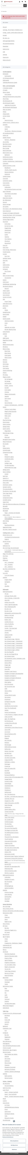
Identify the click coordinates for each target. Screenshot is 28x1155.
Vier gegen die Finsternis (11, 849)
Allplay (4, 111)
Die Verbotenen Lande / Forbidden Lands (15, 658)
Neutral (6, 1024)
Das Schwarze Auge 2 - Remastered (13, 643)
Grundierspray (6, 1120)
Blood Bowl (5, 977)
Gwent (6, 129)
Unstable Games (7, 500)
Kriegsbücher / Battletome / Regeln (13, 943)
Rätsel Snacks (8, 357)
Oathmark (7, 1060)
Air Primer (7, 1105)
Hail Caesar (7, 1058)
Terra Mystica (8, 239)
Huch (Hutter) (6, 295)
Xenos (6, 919)
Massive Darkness (9, 172)
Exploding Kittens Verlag (9, 217)
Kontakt (5, 35)
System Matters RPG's (10, 809)
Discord (5, 27)
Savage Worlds (8, 779)
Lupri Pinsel (6, 1090)
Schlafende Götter (9, 459)
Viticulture (7, 241)
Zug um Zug (8, 195)
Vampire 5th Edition (10, 845)
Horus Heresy (6, 923)
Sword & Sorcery (9, 120)
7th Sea (6, 593)
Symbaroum (8, 807)
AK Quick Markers (9, 1085)
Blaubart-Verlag (7, 146)
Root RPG (7, 770)
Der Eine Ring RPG (9, 652)
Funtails (5, 254)
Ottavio (4, 372)
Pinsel (6, 1109)
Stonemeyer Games (8, 480)
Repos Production (7, 441)
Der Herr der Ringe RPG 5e (11, 654)
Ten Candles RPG (9, 819)
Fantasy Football (9, 979)
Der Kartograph (8, 379)
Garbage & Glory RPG (10, 701)
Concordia (5, 178)
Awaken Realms (7, 137)
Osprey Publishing (7, 370)
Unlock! (6, 474)
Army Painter (6, 1103)
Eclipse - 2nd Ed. (9, 385)
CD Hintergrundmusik (8, 78)
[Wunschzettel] (22, 1)
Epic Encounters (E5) (10, 686)
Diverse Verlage (7, 204)
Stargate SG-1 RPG (9, 800)
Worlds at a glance (9, 873)
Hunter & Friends (7, 297)
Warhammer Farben (8, 986)
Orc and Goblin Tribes (10, 964)
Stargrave (7, 1039)
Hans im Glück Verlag (8, 275)
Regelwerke (7, 1037)
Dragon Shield (8, 579)
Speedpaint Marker (9, 1113)
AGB (4, 51)
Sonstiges (7, 901)
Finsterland (7, 699)
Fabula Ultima (8, 690)
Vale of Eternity (8, 402)
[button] (19, 1)
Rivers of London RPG (10, 768)
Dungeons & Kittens (10, 680)
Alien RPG (7, 600)
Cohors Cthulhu (8, 626)
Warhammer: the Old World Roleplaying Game (15, 861)
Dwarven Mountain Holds (11, 956)
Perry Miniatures (7, 1041)
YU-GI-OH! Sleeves (9, 575)
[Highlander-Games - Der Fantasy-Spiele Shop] (8, 1)
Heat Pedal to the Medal (11, 193)
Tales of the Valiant (9, 817)
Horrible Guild (6, 293)
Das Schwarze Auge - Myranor (12, 639)
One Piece (5, 556)
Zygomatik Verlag (7, 527)
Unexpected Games (8, 497)
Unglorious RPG (8, 843)
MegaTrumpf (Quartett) (10, 411)
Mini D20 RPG (8, 740)
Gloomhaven (8, 230)
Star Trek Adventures (10, 794)
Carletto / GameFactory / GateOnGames (12, 161)
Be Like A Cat (8, 609)
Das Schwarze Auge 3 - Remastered (13, 645)
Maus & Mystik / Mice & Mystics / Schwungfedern (13, 517)
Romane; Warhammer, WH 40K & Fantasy (13, 910)
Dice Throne (8, 271)
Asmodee (5, 124)
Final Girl (5, 245)
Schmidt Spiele (6, 450)
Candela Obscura (9, 621)
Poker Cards (8, 415)
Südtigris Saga (8, 463)
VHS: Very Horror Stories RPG (12, 847)
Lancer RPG (7, 729)
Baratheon (7, 1015)
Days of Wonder (7, 191)
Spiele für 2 (6, 478)
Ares (4, 118)
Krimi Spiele (8, 390)
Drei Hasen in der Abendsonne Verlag (12, 208)
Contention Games (7, 180)
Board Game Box (7, 150)
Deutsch (7, 288)
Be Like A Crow (8, 611)
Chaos (6, 915)
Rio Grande (5, 443)
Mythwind (7, 154)
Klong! (6, 454)
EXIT (6, 325)
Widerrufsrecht (6, 60)
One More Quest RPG (10, 757)
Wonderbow (6, 508)
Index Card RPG (8, 716)
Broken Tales (8, 619)
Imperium (7, 917)
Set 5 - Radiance (9, 566)
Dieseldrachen (8, 660)
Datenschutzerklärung (7, 1137)
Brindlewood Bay (9, 617)
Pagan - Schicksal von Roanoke (12, 512)
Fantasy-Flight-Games (8, 219)
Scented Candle (8, 781)
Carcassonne (8, 277)
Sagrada (7, 396)
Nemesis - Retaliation (10, 139)
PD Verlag (5, 374)
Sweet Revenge (8, 805)
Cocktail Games (6, 176)
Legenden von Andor (10, 327)
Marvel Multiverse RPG (10, 734)
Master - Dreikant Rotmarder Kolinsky (14, 1096)
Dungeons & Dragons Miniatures (13, 678)
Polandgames (6, 1043)
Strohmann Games (7, 484)
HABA (4, 273)
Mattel (4, 342)
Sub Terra (7, 461)
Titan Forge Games (7, 493)
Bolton (6, 1017)
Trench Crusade (7, 1048)
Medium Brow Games (8, 344)
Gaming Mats (8, 896)
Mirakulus (5, 346)
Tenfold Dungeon (9, 821)
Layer (6, 995)
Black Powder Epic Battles (11, 1054)
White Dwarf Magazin (8, 1005)
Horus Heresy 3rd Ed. (8, 908)
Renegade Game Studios (9, 439)
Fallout (6, 693)
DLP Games (5, 206)
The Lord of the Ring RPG (11, 828)
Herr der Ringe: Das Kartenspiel (11, 548)
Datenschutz (6, 49)
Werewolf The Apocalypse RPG (12, 866)
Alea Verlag (5, 98)
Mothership (7, 749)
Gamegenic (7, 581)
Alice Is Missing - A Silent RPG (12, 598)
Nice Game (5, 366)
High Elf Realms (8, 960)
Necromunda (6, 934)
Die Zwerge (7, 381)
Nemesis (5, 359)
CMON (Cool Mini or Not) (9, 165)
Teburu (6, 400)
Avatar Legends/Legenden (11, 604)
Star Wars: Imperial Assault (9, 529)
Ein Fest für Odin (9, 226)
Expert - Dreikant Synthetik (11, 1092)
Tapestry (7, 236)
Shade (6, 997)
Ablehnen (14, 1149)
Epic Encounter (8, 881)
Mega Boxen (8, 431)
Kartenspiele (8, 76)
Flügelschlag (8, 228)
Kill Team (5, 926)
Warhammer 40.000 (9, 854)
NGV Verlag (5, 364)
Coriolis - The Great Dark (11, 628)
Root (4, 446)
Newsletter (5, 46)
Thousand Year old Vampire (12, 837)
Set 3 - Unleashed (9, 562)
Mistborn (7, 742)
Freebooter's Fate (7, 1028)
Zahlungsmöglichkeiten (8, 40)
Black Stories (8, 353)
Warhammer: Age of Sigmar (10, 1050)
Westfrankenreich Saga (10, 467)
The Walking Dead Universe (11, 832)
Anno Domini (8, 94)
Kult (6, 1030)
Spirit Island (8, 398)
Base (6, 988)
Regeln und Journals (10, 967)
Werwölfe (5, 506)
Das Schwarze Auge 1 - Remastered (13, 641)
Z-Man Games (6, 515)
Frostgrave (5, 1032)
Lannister (7, 1022)
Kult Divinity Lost (9, 721)
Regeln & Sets (8, 921)
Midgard (7, 738)
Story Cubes (6, 482)
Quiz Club (7, 256)
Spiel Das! (5, 476)
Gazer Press (8, 703)
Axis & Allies (6, 142)
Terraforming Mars (9, 465)
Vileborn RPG (8, 852)
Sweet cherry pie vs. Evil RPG (12, 803)
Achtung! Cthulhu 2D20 (10, 596)
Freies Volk (7, 1019)
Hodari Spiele (6, 290)
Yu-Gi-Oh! (5, 573)
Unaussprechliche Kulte (11, 841)
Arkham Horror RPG (9, 602)
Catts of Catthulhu (9, 624)
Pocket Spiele (8, 413)
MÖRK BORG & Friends (10, 747)
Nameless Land (8, 755)
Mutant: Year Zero (9, 751)
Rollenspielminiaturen (8, 875)
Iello (4, 299)
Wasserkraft (8, 243)
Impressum (6, 57)
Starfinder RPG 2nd (9, 798)
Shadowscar (8, 790)
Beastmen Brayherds (10, 954)
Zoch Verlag (6, 521)
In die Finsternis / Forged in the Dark (14, 714)
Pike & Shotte (8, 1063)
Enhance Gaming (9, 892)
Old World (5, 951)
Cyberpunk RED (8, 634)
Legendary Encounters (10, 105)
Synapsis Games (7, 487)
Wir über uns (6, 38)
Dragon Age (7, 665)
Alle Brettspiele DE (7, 101)
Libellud (5, 333)
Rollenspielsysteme (7, 591)
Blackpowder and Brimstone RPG (13, 613)
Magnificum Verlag (7, 340)
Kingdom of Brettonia (10, 962)
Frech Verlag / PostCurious (9, 249)
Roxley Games (6, 448)
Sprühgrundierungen (10, 1003)
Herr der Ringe (6, 906)
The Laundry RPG (9, 826)
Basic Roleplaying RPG (10, 606)
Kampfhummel (6, 312)
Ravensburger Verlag (8, 433)
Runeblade (7, 772)
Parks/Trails (7, 232)
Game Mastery (8, 894)
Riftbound (5, 560)
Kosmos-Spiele (6, 318)
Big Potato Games (7, 144)
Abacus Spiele (6, 92)
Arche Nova (7, 224)
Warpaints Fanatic (9, 1118)
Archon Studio (6, 116)
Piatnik (4, 407)
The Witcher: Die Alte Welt (9, 491)
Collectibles (7, 877)
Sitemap (5, 54)
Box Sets (7, 928)
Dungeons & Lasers (9, 879)
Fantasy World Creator (10, 695)
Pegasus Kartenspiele (10, 394)
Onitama (7, 392)
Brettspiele (5, 74)
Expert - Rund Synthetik (10, 1094)
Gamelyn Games (7, 258)
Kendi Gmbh (6, 314)
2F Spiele (5, 90)
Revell (4, 1098)
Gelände (7, 1056)
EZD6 (6, 688)
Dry (5, 992)
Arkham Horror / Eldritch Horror (11, 122)
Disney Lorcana (6, 541)
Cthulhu (7, 632)
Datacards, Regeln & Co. (11, 930)
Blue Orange (6, 148)
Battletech (5, 1026)
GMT (4, 262)
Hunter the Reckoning (10, 712)
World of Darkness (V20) (11, 870)
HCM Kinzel (6, 282)
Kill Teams (7, 932)
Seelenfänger (8, 783)
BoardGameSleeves (9, 525)
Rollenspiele (6, 80)
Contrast (7, 990)
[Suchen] (25, 5)
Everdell (7, 387)
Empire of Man (8, 958)
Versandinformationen (8, 43)
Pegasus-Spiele (6, 377)
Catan (6, 323)
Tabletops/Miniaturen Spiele (10, 82)
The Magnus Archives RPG (11, 830)
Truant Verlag (6, 495)
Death (6, 941)
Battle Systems (8, 1076)
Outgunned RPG (9, 760)
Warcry (4, 949)
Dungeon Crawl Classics (11, 671)
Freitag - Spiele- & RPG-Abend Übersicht (13, 32)
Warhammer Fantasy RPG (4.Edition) (14, 858)
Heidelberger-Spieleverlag (9, 284)
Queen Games (6, 428)
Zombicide (7, 174)
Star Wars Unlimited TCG (9, 569)
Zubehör (5, 523)
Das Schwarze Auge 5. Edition (12, 650)
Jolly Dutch (5, 305)
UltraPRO (7, 586)
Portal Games (6, 422)
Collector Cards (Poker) (10, 409)
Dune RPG (7, 669)
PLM (6, 584)
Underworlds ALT (7, 945)
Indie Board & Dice (7, 303)
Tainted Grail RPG (9, 811)
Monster (7, 883)
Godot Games (6, 264)
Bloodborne (7, 167)
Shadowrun (7, 788)
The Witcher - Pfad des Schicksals (13, 131)
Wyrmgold (5, 510)
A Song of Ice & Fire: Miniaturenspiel (12, 1013)
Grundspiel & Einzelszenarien (12, 537)
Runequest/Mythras (10, 775)
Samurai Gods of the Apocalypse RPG (14, 777)
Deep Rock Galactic (7, 198)
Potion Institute (6, 424)
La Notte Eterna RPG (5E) (11, 723)
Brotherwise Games (8, 157)
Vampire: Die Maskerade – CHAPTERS (14, 405)
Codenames (8, 187)
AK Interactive (6, 1083)
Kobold (4, 316)
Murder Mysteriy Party (10, 329)
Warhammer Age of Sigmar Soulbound (14, 856)
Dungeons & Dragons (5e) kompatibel (14, 673)
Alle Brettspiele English (8, 103)
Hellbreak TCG (6, 545)
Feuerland (5, 221)
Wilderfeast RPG (9, 868)
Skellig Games (6, 469)
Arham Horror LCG (7, 535)
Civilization (5, 163)
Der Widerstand (7, 200)
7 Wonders (7, 126)
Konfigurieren (14, 1145)
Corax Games (6, 183)
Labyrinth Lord (8, 725)
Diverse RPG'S (8, 662)
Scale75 (5, 1100)
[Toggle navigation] (2, 1)
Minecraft (7, 437)
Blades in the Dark (9, 615)
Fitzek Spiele (8, 355)
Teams (6, 984)
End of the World (9, 684)
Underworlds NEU (7, 947)
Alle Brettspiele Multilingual (10, 107)
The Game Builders (7, 489)
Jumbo (4, 308)
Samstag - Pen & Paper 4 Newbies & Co (12, 29)
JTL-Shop (16, 1153)
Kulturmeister (6, 331)
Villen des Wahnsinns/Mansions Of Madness (14, 504)
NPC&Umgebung (9, 886)
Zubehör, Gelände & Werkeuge (12, 1071)
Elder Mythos (8, 682)
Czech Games (6, 185)
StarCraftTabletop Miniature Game (11, 1045)
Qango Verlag (6, 426)
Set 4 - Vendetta (9, 564)
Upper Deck (6, 502)
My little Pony (8, 753)
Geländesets (6, 1008)
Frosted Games (6, 252)
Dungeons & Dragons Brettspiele (11, 213)
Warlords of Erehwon (10, 1069)
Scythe (6, 234)
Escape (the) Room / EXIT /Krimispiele (12, 215)
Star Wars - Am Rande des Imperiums (14, 796)
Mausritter (7, 736)
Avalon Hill (5, 135)
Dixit (6, 336)
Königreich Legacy (9, 456)
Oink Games (6, 368)
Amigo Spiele (6, 114)
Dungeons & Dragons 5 (10, 675)
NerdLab (5, 362)
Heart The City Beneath (10, 708)
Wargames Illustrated (10, 1067)
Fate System (8, 697)
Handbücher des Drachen (11, 706)
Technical (7, 999)
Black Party (7, 351)
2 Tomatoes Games (7, 88)
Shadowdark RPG (9, 785)
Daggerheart (8, 637)
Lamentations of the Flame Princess (13, 727)
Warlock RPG (8, 864)
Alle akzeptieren (14, 1140)
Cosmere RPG (8, 630)
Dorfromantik (8, 383)
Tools (6, 1116)
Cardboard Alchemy (8, 159)
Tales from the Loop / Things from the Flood (14, 814)
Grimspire (5, 269)
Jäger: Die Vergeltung (10, 719)
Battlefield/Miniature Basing (12, 1107)
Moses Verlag (6, 349)
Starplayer (7, 982)
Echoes (6, 435)
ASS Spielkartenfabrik (8, 133)
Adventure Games (9, 321)
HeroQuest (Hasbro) (8, 286)
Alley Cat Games (7, 109)
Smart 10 (7, 418)
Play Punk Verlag (7, 420)
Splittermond (8, 792)
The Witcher (8, 834)
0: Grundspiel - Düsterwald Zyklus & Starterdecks (14, 550)
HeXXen (6, 710)
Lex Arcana (7, 731)
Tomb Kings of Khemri (10, 971)
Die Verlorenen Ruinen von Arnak (13, 189)
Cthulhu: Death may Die (11, 170)
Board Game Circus (7, 152)
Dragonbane (8, 667)
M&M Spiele (6, 338)
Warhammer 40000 (7, 913)
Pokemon (5, 558)
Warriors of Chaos (9, 973)
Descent (5, 202)
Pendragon (7, 764)
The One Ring (8, 824)
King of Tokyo (8, 301)
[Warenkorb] (25, 1)
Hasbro (4, 280)
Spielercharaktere (9, 888)
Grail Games (6, 267)
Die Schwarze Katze (9, 656)
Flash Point (5, 247)
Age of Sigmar (6, 936)
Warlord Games (7, 1052)
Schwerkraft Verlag (7, 452)
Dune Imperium (7, 211)
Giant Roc (5, 260)
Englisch (7, 539)
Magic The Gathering (8, 553)
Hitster (6, 310)
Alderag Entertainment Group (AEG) (12, 96)
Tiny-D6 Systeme (9, 839)
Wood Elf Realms (9, 975)
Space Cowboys (7, 471)
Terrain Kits (7, 969)
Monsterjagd (8, 744)
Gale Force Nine (7, 1088)
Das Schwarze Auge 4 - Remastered (13, 647)
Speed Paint (8, 1111)
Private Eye (7, 766)
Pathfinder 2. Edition (10, 762)
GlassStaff (7, 898)
